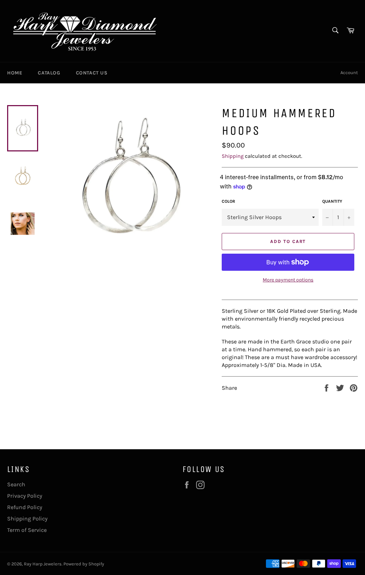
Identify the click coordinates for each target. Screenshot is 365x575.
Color (228, 201)
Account (349, 72)
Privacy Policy (24, 495)
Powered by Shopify (83, 563)
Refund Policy (24, 507)
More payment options (288, 280)
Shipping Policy (27, 518)
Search (16, 484)
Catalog (49, 73)
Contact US (92, 73)
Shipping (232, 156)
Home (14, 73)
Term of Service (27, 530)
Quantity (332, 201)
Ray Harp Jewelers (43, 563)
